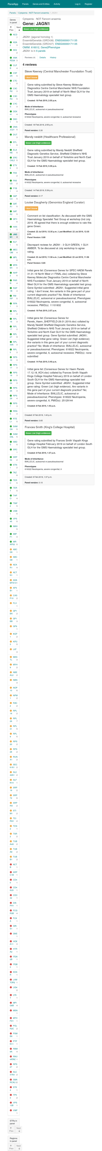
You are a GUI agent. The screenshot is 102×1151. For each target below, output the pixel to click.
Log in (77, 3)
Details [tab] (43, 57)
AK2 (15, 50)
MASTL (13, 658)
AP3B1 (13, 589)
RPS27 (13, 1065)
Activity (57, 3)
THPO (13, 497)
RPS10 (13, 358)
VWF (15, 1110)
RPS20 (13, 743)
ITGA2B (14, 958)
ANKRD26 (13, 59)
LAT (15, 649)
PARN (13, 281)
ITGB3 (14, 965)
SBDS (13, 443)
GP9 (15, 626)
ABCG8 (13, 558)
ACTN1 (13, 573)
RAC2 (13, 704)
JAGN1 (13, 235)
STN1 (13, 466)
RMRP (13, 297)
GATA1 (13, 205)
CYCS (13, 105)
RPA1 (13, 305)
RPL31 (13, 727)
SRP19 (13, 789)
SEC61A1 (13, 766)
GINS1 (13, 927)
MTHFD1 (13, 1019)
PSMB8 (13, 1035)
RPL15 (13, 320)
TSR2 (13, 835)
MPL (15, 257)
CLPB (13, 66)
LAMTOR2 (13, 981)
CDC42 (14, 896)
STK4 (13, 1088)
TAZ (15, 472)
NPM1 (14, 697)
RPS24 (13, 381)
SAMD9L (13, 435)
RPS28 (13, 750)
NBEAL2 (13, 673)
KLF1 (13, 243)
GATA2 (13, 212)
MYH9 (14, 666)
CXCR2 (13, 90)
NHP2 (13, 274)
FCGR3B (13, 912)
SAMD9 (13, 427)
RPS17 (13, 366)
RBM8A (14, 1050)
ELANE (13, 151)
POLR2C (13, 1027)
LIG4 (15, 987)
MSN (15, 1010)
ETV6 (13, 166)
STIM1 (13, 812)
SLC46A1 (13, 773)
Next (19, 27)
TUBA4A (13, 842)
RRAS (13, 412)
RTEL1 (13, 420)
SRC (15, 449)
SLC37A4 (13, 1073)
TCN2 (13, 827)
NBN (15, 679)
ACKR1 (13, 566)
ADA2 (13, 43)
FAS (15, 172)
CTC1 (13, 82)
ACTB (13, 866)
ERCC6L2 (13, 159)
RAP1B (13, 289)
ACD (15, 34)
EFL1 (13, 143)
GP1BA (13, 612)
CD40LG (13, 889)
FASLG (13, 182)
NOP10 (13, 689)
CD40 (13, 881)
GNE (15, 933)
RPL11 (13, 312)
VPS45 (13, 520)
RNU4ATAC (14, 1058)
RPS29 (13, 397)
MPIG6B (13, 1004)
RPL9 (13, 735)
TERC (13, 481)
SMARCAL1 (13, 1081)
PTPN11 (13, 1042)
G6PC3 (13, 197)
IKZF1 (13, 635)
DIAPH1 (13, 904)
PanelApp (13, 4)
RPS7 (13, 404)
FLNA (13, 919)
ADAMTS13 (13, 581)
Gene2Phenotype (50, 47)
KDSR (13, 973)
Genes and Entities (41, 3)
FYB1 (13, 189)
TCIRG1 (13, 819)
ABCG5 (13, 550)
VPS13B (13, 1104)
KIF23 (13, 643)
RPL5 (13, 351)
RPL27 (13, 335)
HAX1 (13, 228)
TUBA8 (13, 850)
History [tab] (53, 57)
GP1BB (13, 620)
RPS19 (13, 374)
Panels (25, 3)
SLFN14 (13, 781)
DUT (15, 134)
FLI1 (15, 603)
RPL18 (13, 712)
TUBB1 (13, 858)
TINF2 (14, 504)
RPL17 (13, 328)
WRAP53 (13, 543)
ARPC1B (13, 873)
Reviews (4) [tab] (30, 57)
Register (88, 3)
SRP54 (13, 458)
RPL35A (13, 343)
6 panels (41, 50)
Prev (11, 29)
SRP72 (13, 796)
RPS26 (13, 389)
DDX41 (13, 113)
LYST (13, 996)
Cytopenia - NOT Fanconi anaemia (33, 12)
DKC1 (13, 120)
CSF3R (13, 74)
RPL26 (13, 720)
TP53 (13, 1096)
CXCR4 (13, 97)
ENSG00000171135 (66, 40)
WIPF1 (13, 535)
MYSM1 (13, 266)
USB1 (13, 512)
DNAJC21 (13, 128)
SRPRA (13, 804)
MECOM (14, 251)
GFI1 (15, 219)
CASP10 (13, 597)
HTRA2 (13, 950)
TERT (13, 489)
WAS (15, 526)
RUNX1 (14, 758)
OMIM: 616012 (31, 47)
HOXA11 (13, 942)
